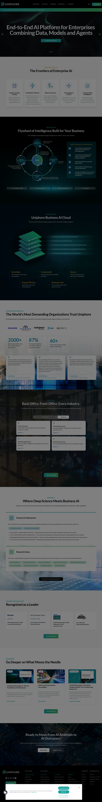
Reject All (63, 791)
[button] (5, 792)
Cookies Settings (64, 795)
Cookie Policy (34, 792)
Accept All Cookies (63, 788)
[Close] (79, 787)
